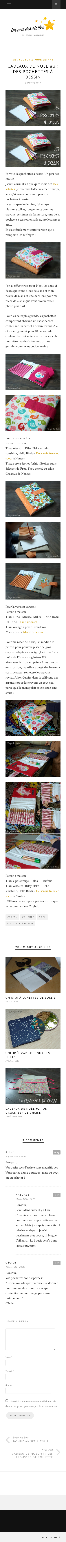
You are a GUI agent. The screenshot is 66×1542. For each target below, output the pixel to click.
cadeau (12, 917)
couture (28, 917)
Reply (56, 1152)
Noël (42, 917)
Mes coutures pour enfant (33, 59)
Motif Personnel (33, 632)
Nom (9, 1357)
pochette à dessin (20, 923)
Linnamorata (28, 622)
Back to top (49, 1537)
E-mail (10, 1371)
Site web (10, 1385)
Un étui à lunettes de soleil (31, 997)
